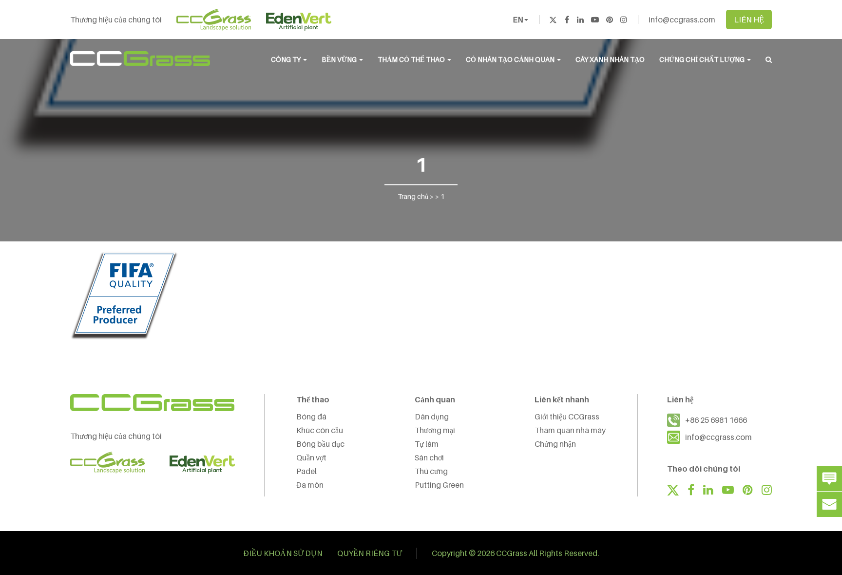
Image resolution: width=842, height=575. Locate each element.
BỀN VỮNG (340, 59)
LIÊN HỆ (749, 19)
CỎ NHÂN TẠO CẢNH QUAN (511, 59)
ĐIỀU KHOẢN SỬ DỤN (283, 553)
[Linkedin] (580, 19)
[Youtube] (595, 19)
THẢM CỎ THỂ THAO (412, 59)
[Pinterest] (609, 19)
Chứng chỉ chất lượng (702, 59)
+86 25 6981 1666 (716, 420)
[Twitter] (553, 19)
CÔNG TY (286, 59)
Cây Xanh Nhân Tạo (610, 59)
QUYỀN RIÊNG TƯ (369, 553)
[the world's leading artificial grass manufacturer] (140, 58)
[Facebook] (567, 19)
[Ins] (623, 19)
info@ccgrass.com (682, 19)
